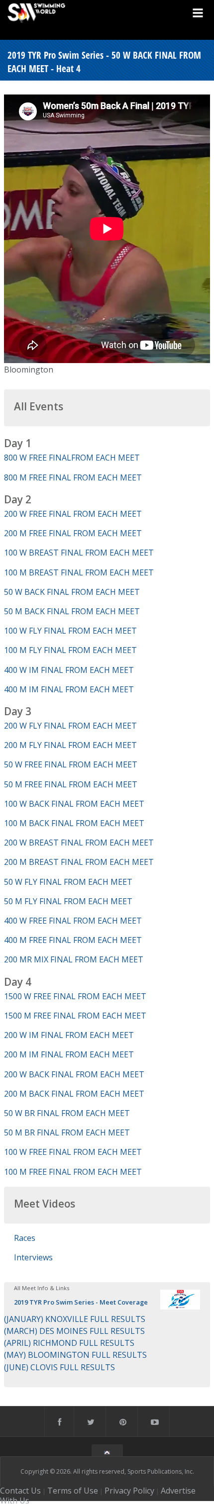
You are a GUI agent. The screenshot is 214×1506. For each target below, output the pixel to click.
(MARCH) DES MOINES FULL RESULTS (74, 1330)
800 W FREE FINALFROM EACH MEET (72, 457)
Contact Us (20, 1490)
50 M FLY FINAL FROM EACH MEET (68, 901)
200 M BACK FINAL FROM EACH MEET (74, 1093)
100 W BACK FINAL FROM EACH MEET (74, 803)
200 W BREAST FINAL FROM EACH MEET (79, 842)
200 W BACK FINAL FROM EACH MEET (74, 1074)
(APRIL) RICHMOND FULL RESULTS (69, 1342)
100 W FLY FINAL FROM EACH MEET (70, 630)
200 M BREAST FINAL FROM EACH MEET (79, 861)
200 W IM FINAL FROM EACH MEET (69, 1035)
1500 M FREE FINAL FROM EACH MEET (75, 1015)
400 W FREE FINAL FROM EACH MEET (73, 920)
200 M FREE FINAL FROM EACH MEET (73, 533)
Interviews (33, 1257)
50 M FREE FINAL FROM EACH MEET (70, 784)
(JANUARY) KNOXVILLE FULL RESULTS (74, 1319)
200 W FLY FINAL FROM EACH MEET (70, 725)
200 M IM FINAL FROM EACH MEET (69, 1054)
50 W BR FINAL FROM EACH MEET (67, 1113)
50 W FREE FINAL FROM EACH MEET (70, 764)
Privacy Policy (129, 1490)
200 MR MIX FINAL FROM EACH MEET (73, 959)
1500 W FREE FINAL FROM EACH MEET (75, 996)
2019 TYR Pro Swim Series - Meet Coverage (81, 1302)
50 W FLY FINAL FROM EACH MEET (68, 881)
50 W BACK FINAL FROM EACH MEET (72, 591)
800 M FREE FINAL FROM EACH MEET (73, 477)
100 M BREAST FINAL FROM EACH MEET (79, 572)
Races (24, 1237)
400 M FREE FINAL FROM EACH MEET (73, 940)
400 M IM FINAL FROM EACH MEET (69, 689)
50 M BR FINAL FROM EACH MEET (67, 1132)
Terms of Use (72, 1490)
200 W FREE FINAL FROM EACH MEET (73, 513)
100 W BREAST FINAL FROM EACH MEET (79, 552)
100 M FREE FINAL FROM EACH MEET (73, 1171)
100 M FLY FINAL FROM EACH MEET (70, 650)
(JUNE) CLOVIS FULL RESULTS (59, 1367)
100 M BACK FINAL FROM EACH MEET (74, 823)
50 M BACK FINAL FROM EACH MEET (72, 611)
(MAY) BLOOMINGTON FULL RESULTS (75, 1354)
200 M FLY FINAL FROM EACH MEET (70, 745)
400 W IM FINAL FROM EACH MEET (69, 669)
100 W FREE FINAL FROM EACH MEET (73, 1151)
